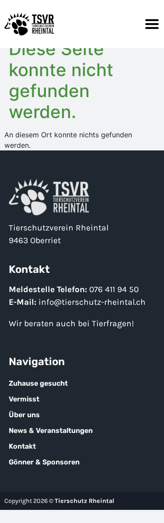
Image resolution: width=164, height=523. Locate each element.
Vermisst (24, 399)
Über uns (24, 415)
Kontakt (22, 446)
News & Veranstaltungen (51, 430)
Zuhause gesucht (38, 383)
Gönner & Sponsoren (44, 462)
